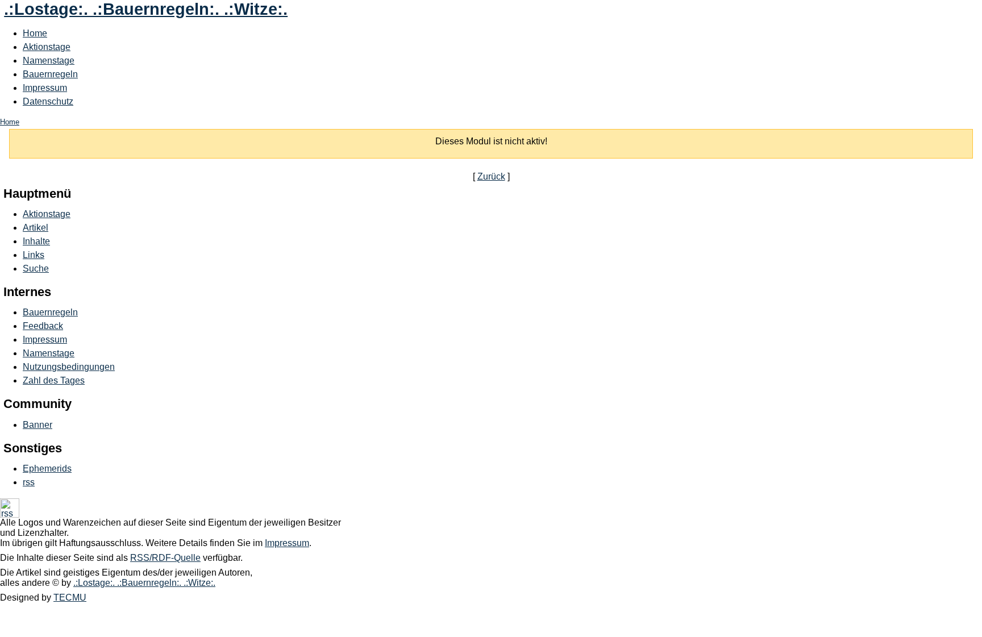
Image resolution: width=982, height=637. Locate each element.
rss (29, 482)
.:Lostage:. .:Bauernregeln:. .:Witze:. (146, 9)
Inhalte (36, 241)
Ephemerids (47, 468)
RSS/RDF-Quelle (165, 558)
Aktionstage (46, 47)
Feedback (43, 326)
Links (33, 255)
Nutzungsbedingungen (69, 367)
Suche (36, 268)
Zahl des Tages (54, 380)
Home (35, 33)
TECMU (69, 597)
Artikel (35, 227)
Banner (37, 425)
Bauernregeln (50, 74)
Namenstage (48, 60)
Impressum (45, 88)
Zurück (491, 176)
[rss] (9, 514)
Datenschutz (48, 101)
